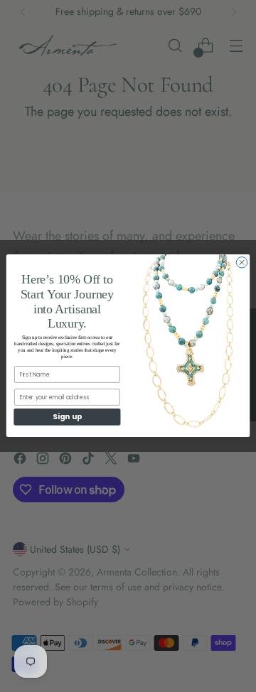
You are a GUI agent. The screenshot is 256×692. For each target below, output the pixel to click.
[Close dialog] (241, 262)
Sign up (67, 417)
